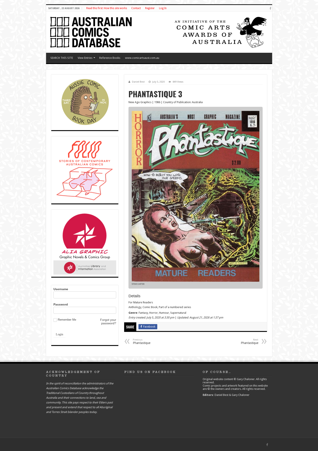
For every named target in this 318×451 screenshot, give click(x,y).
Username (60, 289)
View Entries (85, 57)
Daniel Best (138, 81)
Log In (163, 8)
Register (150, 8)
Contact (136, 8)
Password (60, 304)
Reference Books (109, 57)
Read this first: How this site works (106, 8)
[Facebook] (270, 8)
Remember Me (67, 319)
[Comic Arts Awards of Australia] (220, 32)
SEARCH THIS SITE (61, 57)
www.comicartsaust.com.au (142, 57)
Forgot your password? (108, 321)
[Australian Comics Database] (91, 31)
